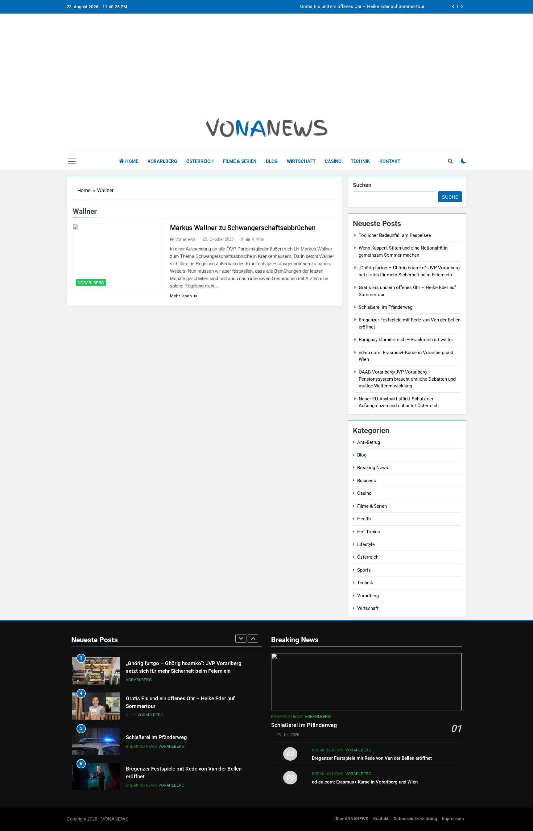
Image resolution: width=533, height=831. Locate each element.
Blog (272, 161)
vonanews (185, 239)
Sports (364, 570)
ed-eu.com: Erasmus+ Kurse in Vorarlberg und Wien (365, 782)
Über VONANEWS (351, 818)
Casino (333, 161)
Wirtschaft (301, 161)
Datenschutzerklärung (415, 818)
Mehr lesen (181, 295)
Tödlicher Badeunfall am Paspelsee (395, 235)
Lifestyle (366, 544)
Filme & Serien (240, 161)
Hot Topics (368, 532)
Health (364, 519)
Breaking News (372, 467)
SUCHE (450, 197)
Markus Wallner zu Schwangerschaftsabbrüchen (243, 228)
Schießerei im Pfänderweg (385, 307)
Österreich (200, 161)
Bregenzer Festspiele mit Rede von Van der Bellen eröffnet (372, 758)
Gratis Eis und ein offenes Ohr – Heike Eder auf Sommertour (362, 6)
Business (366, 480)
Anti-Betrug (368, 442)
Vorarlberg (162, 161)
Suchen (362, 185)
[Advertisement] (266, 68)
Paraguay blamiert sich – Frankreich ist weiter (406, 339)
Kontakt (389, 161)
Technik (360, 161)
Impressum (453, 818)
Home (131, 161)
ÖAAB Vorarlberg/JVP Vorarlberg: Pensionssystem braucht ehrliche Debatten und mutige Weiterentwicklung (407, 379)
